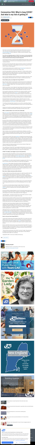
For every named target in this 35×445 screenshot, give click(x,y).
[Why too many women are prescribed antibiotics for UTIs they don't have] (3, 418)
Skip (16, 442)
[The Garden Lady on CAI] (17, 288)
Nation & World (6, 237)
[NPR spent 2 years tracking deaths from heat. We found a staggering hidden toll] (3, 423)
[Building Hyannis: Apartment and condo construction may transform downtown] (17, 386)
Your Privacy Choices (24, 442)
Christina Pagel (22, 68)
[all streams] (33, 4)
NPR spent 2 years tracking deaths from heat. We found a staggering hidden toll (19, 422)
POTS (4, 158)
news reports (7, 112)
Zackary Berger (12, 101)
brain (16, 92)
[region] (15, 436)
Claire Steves (5, 84)
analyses (4, 187)
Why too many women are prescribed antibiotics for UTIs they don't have (17, 416)
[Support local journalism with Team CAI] (17, 260)
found (20, 220)
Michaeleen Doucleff (9, 244)
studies (31, 113)
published (17, 136)
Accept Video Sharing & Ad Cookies (7, 442)
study (9, 160)
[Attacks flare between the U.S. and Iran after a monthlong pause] (3, 413)
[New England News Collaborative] (17, 357)
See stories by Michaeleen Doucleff (12, 248)
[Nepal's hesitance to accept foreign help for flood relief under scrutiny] (3, 402)
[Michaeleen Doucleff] (3, 245)
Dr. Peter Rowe (5, 163)
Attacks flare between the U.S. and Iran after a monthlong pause (16, 411)
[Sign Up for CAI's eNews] (17, 322)
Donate (31, 1)
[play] (2, 4)
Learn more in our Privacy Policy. (20, 440)
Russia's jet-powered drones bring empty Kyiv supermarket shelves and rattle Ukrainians (20, 406)
